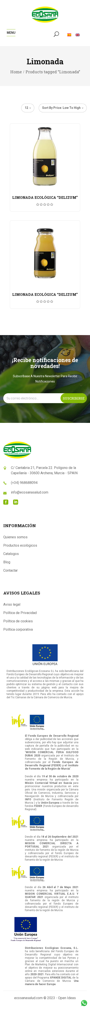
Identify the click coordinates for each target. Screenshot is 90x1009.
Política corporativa (18, 629)
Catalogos (11, 554)
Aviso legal (11, 604)
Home (16, 71)
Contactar (10, 570)
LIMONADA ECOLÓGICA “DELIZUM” (45, 197)
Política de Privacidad (20, 613)
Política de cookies (18, 621)
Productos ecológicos (20, 545)
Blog (6, 562)
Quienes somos (15, 537)
